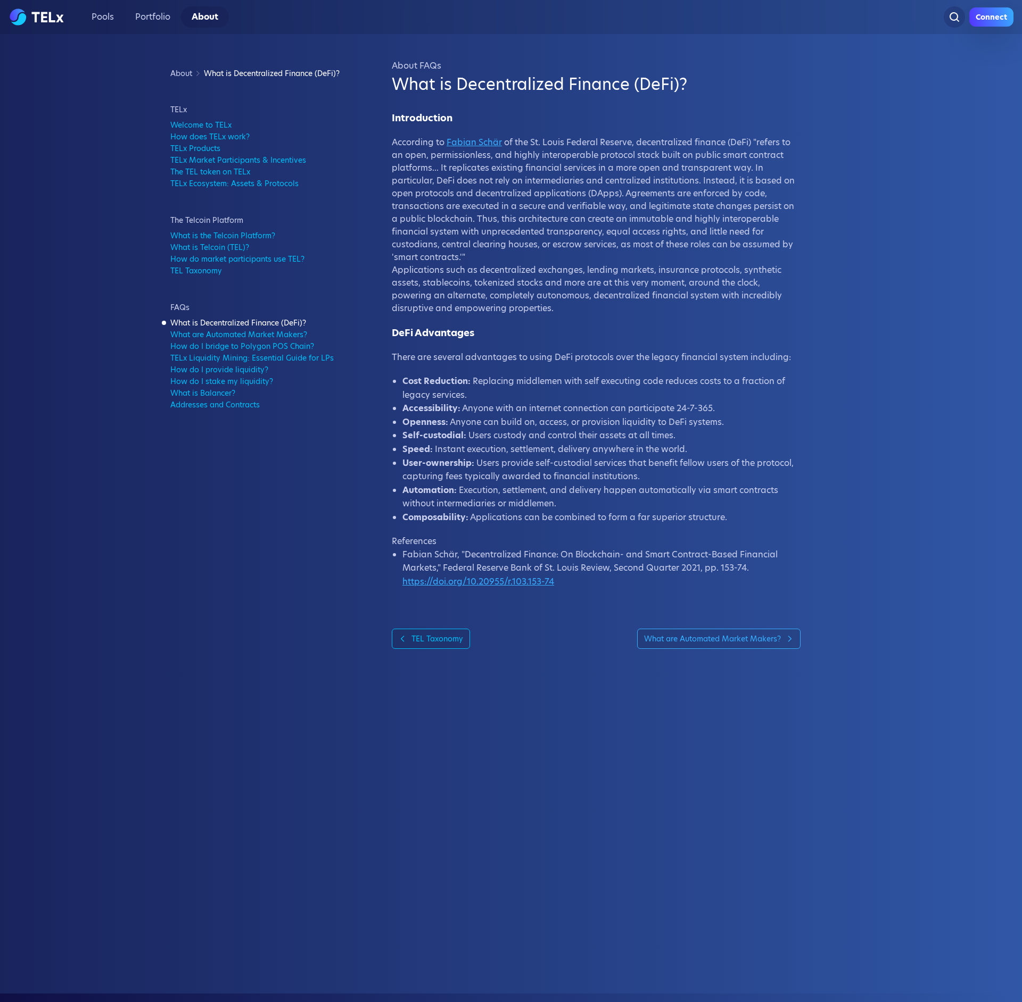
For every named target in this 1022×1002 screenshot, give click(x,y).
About (205, 17)
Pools (103, 17)
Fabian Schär (474, 142)
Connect (991, 17)
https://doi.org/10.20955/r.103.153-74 (478, 581)
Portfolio (152, 17)
